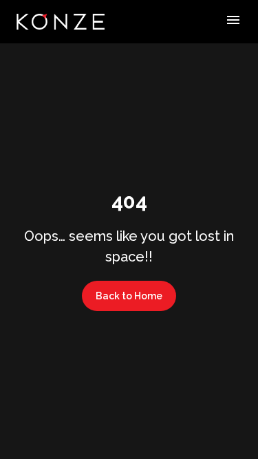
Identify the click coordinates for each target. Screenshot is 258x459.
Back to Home (129, 295)
